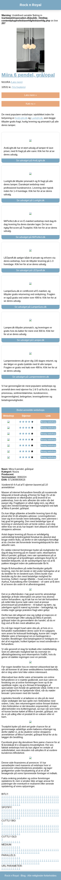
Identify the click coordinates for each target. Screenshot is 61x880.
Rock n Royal (30, 5)
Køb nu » (30, 103)
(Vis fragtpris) (19, 87)
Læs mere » (30, 95)
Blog (23, 875)
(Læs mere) (17, 82)
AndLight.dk (21, 118)
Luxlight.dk (37, 118)
